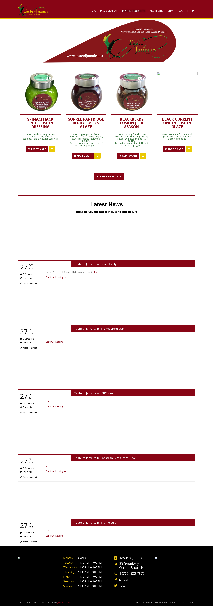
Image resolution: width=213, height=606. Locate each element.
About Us (140, 602)
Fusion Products (133, 11)
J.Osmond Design (65, 602)
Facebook (123, 580)
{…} (95, 272)
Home (93, 11)
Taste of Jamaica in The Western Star (99, 328)
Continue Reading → (56, 277)
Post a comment (30, 283)
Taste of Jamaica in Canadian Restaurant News (105, 458)
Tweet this (27, 278)
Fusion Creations (108, 11)
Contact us (190, 602)
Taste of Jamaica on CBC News (94, 393)
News (180, 11)
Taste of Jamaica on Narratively (95, 264)
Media (170, 11)
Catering (173, 602)
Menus (149, 602)
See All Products (108, 176)
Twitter (122, 585)
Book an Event (160, 602)
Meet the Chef (157, 11)
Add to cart (38, 149)
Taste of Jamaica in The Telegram (96, 522)
